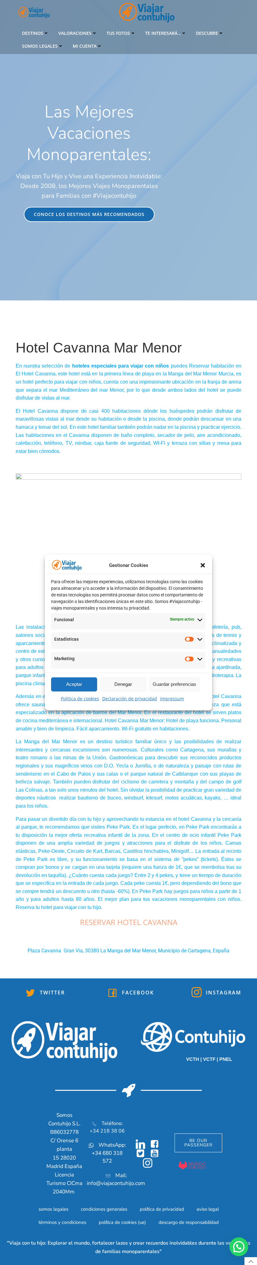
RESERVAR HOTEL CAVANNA (128, 922)
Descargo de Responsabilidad (189, 1222)
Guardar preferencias (174, 684)
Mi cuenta (85, 46)
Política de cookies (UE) (122, 1222)
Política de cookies (80, 699)
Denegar (123, 684)
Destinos (32, 33)
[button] (203, 565)
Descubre (207, 33)
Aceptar (74, 684)
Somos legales (40, 46)
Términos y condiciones (62, 1222)
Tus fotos (118, 33)
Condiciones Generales (104, 1209)
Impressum (172, 699)
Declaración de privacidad (129, 699)
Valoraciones (75, 33)
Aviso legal (208, 1209)
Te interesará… (163, 33)
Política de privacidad (162, 1209)
